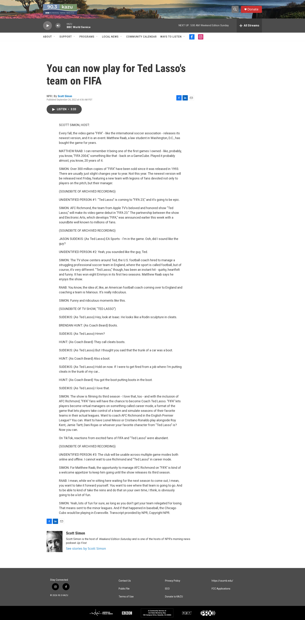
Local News (110, 36)
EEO (167, 588)
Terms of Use (126, 596)
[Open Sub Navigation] (54, 36)
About (47, 36)
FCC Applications (221, 588)
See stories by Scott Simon (86, 548)
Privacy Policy (172, 580)
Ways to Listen (171, 36)
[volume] (58, 26)
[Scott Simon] (54, 541)
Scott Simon (65, 96)
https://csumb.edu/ (222, 580)
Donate (252, 9)
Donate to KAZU (174, 596)
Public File (124, 588)
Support (65, 36)
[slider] (63, 25)
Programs (86, 36)
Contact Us (125, 580)
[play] (47, 26)
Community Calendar (141, 36)
